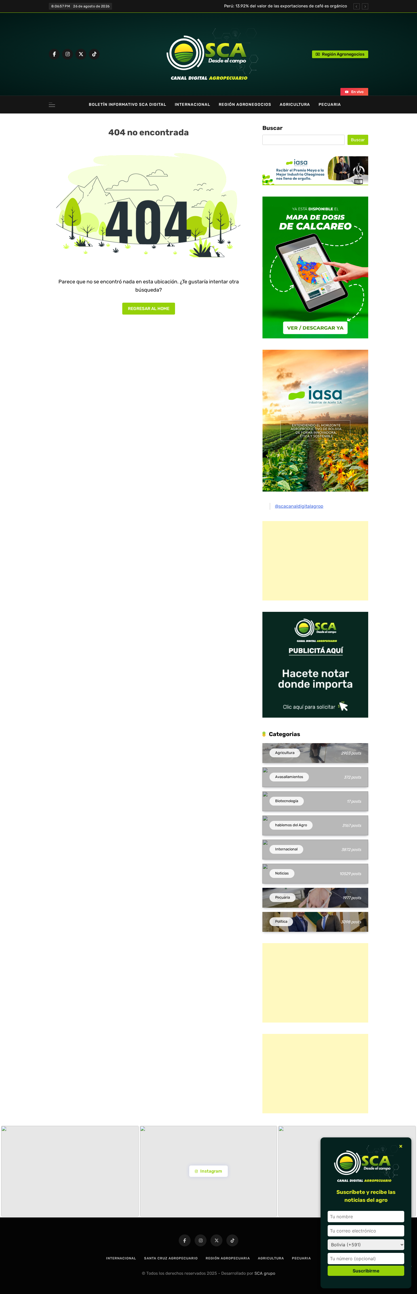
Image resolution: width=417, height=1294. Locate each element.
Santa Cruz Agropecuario (171, 1258)
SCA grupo (264, 1273)
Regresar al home (148, 308)
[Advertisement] (310, 560)
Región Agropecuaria (228, 1258)
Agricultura (295, 104)
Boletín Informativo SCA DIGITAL (127, 104)
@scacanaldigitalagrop (299, 506)
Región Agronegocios (245, 104)
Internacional (192, 104)
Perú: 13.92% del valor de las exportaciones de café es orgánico (285, 3)
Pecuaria (330, 104)
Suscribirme (366, 1271)
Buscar (272, 128)
